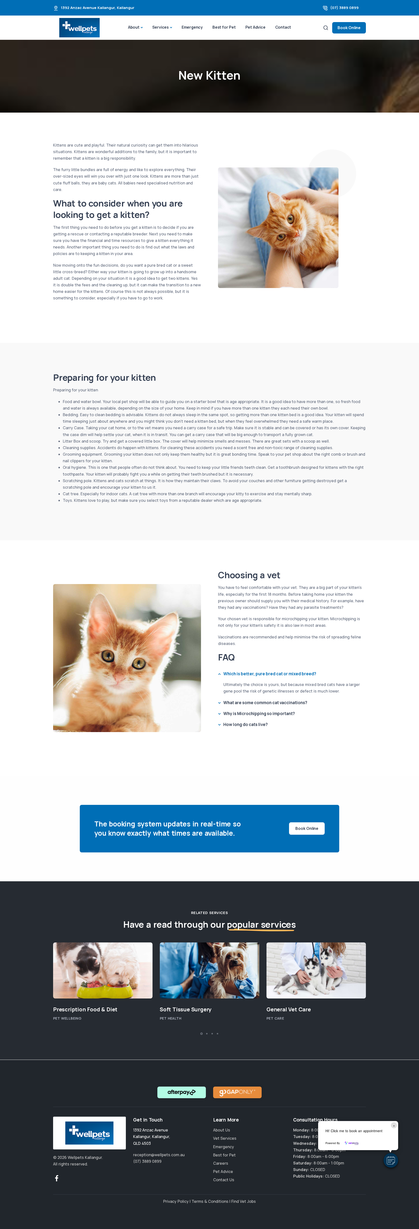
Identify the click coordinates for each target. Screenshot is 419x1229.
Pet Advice (255, 27)
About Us (221, 1130)
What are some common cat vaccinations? (265, 702)
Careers (220, 1163)
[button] (391, 1160)
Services (160, 27)
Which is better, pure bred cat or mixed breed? (269, 673)
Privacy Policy (176, 1201)
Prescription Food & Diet (85, 1009)
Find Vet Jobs (243, 1201)
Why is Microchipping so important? (259, 713)
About (133, 27)
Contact (283, 27)
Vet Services (224, 1138)
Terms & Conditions (210, 1201)
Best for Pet (224, 27)
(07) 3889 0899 (344, 7)
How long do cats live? (245, 724)
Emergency (192, 27)
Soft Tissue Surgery (185, 1009)
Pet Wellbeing (67, 1018)
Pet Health (170, 1018)
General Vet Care (288, 1009)
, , (151, 1136)
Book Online (349, 27)
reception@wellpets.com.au (159, 1154)
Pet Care (275, 1018)
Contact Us (223, 1179)
